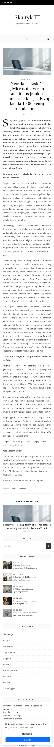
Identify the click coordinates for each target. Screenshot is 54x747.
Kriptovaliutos (9, 652)
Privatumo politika (27, 745)
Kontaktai (7, 3)
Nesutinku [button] (27, 734)
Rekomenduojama (11, 670)
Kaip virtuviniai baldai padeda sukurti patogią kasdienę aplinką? (24, 579)
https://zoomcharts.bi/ (13, 445)
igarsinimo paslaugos (12, 715)
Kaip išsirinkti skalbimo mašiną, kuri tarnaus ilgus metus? (25, 614)
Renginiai (7, 676)
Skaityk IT (27, 17)
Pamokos (7, 664)
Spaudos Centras (18, 488)
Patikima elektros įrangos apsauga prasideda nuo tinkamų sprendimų (23, 590)
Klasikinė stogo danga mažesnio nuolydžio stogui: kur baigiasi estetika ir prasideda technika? (25, 567)
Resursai (6, 682)
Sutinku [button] (27, 740)
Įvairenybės (8, 646)
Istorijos (6, 640)
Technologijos (9, 688)
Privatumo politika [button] (27, 727)
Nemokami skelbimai (12, 718)
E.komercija (8, 634)
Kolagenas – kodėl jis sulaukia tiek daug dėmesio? (24, 602)
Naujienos (27, 79)
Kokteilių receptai (10, 712)
